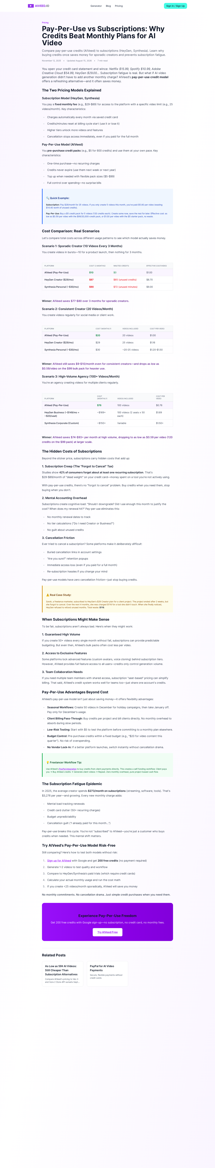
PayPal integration (67, 769)
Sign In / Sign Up (175, 5)
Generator (96, 5)
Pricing (119, 5)
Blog (108, 5)
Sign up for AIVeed (59, 860)
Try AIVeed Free (107, 932)
